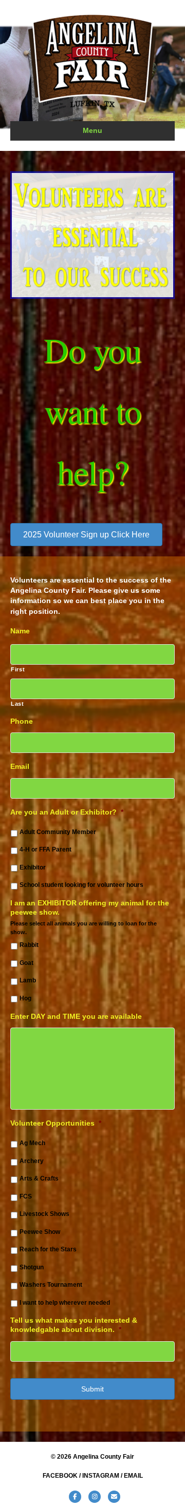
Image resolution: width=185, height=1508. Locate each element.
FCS (26, 1196)
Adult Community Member (58, 832)
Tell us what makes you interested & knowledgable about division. (73, 1324)
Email (19, 766)
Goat (26, 962)
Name (20, 631)
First (18, 669)
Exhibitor (33, 867)
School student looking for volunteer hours (81, 884)
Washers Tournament (51, 1284)
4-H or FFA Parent (45, 849)
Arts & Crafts (39, 1178)
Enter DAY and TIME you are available (76, 1016)
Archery (32, 1161)
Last (17, 704)
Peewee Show (40, 1231)
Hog (25, 998)
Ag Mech (32, 1143)
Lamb (28, 980)
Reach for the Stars (48, 1249)
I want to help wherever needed (65, 1302)
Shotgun (32, 1267)
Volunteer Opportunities (55, 1123)
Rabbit (29, 945)
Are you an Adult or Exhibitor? (66, 812)
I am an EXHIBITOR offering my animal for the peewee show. (89, 907)
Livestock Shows (44, 1213)
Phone (21, 721)
